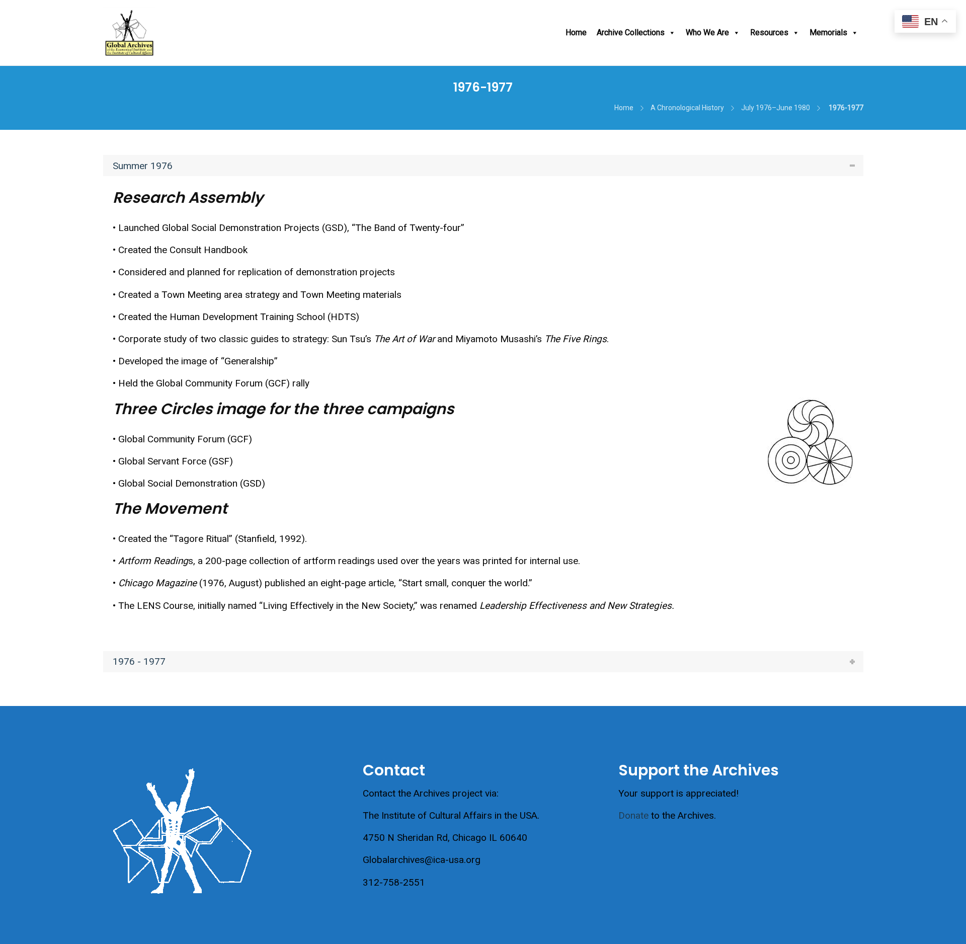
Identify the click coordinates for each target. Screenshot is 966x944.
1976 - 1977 (139, 661)
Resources (769, 32)
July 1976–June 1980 (775, 108)
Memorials (828, 32)
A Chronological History (687, 108)
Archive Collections (631, 32)
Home (576, 32)
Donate (633, 815)
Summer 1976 (143, 166)
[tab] (483, 165)
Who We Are (707, 32)
